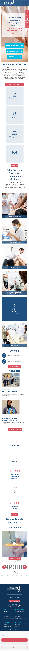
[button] (4, 568)
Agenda (16, 628)
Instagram (17, 630)
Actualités (17, 627)
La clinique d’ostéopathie (7, 630)
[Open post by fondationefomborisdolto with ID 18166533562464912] (14, 544)
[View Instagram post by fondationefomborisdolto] (26, 555)
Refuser (14, 643)
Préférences (14, 647)
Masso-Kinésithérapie (19, 613)
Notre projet (5, 613)
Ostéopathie (17, 617)
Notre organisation (6, 615)
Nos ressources (6, 617)
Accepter (14, 640)
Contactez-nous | (14, 601)
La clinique (5, 625)
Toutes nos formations (19, 612)
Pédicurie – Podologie (19, 615)
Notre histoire (5, 612)
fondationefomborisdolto (14, 533)
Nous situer (17, 625)
